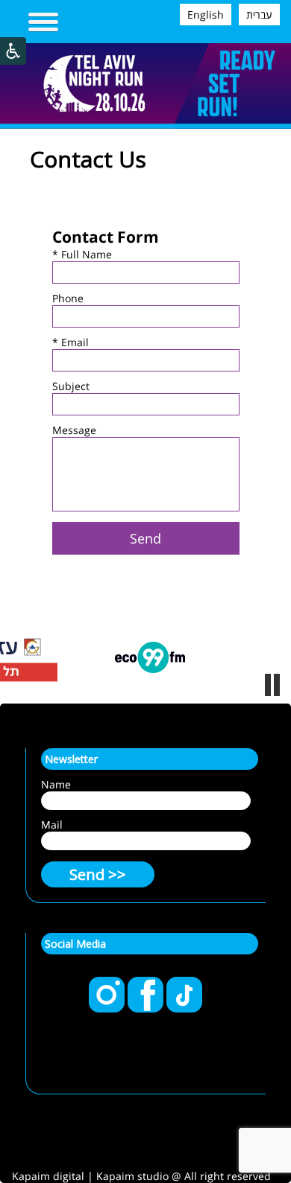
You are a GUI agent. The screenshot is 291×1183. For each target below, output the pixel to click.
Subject (71, 386)
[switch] (272, 685)
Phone (68, 298)
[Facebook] (147, 1008)
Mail (52, 824)
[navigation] (43, 23)
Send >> (97, 874)
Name (56, 784)
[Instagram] (108, 1008)
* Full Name (82, 254)
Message (74, 430)
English (205, 14)
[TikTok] (184, 1008)
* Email (70, 342)
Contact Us (88, 159)
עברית (259, 14)
